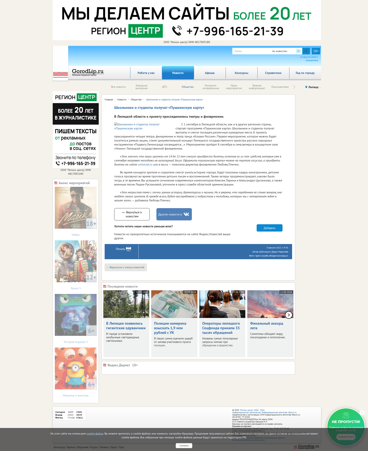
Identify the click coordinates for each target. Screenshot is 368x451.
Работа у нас (146, 73)
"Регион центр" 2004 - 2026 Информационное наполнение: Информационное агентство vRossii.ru (264, 411)
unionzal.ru (145, 164)
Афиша (209, 73)
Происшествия (280, 87)
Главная (109, 99)
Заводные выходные (142, 87)
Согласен (184, 445)
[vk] (186, 214)
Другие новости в (170, 214)
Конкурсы (241, 73)
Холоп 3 (83, 281)
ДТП (164, 87)
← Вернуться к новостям (132, 214)
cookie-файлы (95, 433)
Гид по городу (305, 73)
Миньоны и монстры (79, 388)
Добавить (269, 228)
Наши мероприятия (234, 87)
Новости (178, 73)
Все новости (118, 87)
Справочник (273, 73)
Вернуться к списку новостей (127, 267)
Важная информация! (257, 87)
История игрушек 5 (79, 335)
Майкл (84, 228)
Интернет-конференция (211, 87)
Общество (188, 87)
